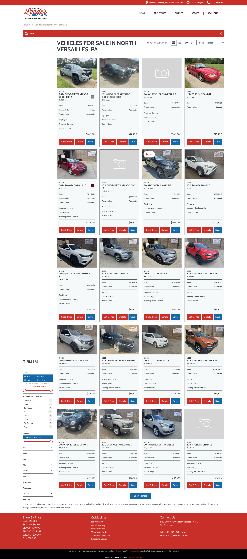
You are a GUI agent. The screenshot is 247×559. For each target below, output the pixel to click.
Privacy (131, 557)
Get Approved (98, 528)
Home (143, 13)
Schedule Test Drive (100, 535)
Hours (183, 532)
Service (195, 13)
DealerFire (117, 551)
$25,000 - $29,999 (32, 535)
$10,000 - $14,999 (31, 524)
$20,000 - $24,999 (32, 531)
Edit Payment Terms (38, 386)
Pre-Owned (160, 13)
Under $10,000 (30, 521)
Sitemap (139, 557)
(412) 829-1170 (173, 532)
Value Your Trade (99, 532)
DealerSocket (135, 551)
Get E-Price (66, 141)
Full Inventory (97, 521)
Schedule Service (99, 539)
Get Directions (167, 525)
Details (80, 141)
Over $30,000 (29, 538)
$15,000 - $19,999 (31, 528)
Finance (179, 13)
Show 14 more (140, 496)
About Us (213, 13)
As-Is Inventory (98, 525)
